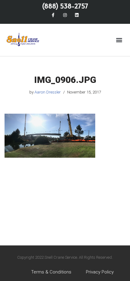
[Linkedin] (77, 15)
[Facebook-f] (53, 15)
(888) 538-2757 (65, 6)
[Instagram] (65, 15)
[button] (119, 40)
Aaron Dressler (47, 92)
